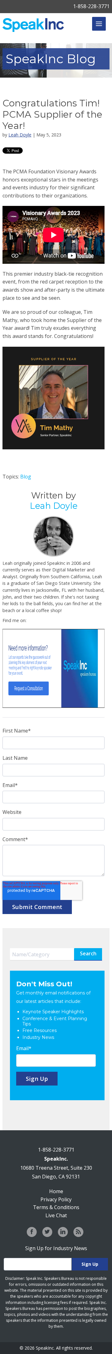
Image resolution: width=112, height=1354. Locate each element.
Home (56, 1191)
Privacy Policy (56, 1199)
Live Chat (56, 1215)
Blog (25, 476)
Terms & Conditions (56, 1207)
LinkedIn (31, 620)
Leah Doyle (19, 135)
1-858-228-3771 (91, 6)
